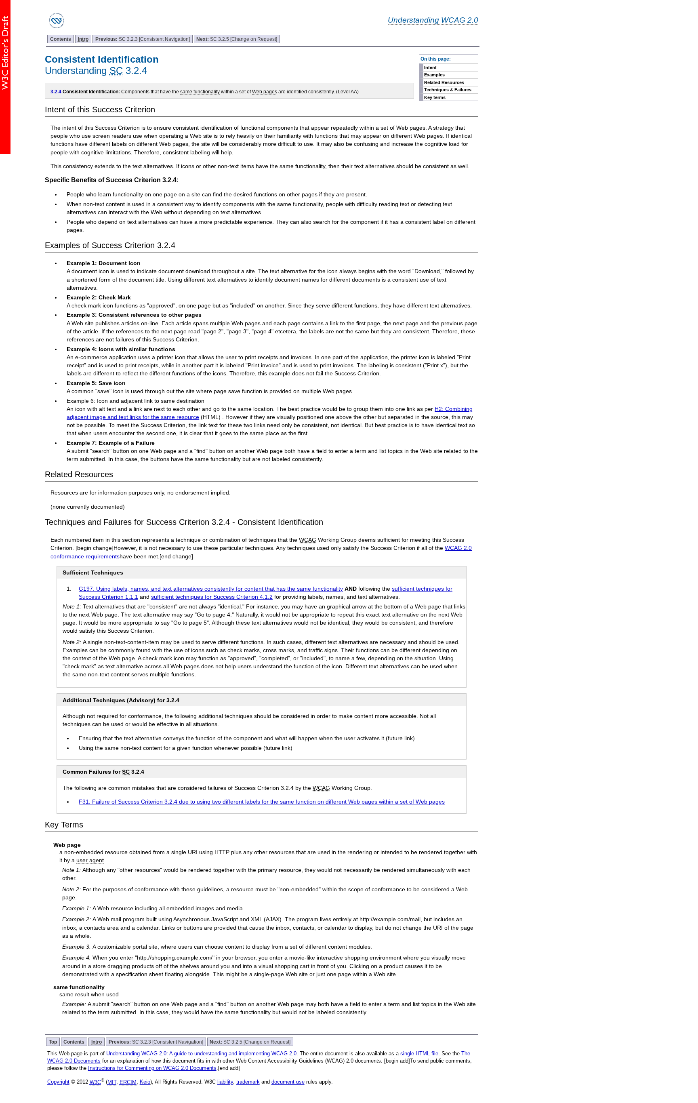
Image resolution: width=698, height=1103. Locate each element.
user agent (90, 860)
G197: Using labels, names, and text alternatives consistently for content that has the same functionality (211, 588)
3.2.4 (55, 91)
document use (288, 1082)
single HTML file (419, 1053)
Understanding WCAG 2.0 (433, 19)
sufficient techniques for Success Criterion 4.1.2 (212, 597)
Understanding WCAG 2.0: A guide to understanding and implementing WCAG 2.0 (201, 1053)
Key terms (435, 97)
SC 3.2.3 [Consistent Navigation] (142, 39)
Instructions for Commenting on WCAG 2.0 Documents (152, 1068)
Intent (430, 67)
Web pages (264, 91)
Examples (434, 74)
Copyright (58, 1082)
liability (225, 1082)
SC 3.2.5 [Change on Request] (236, 39)
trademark (248, 1082)
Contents (60, 39)
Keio (145, 1082)
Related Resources (444, 82)
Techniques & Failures (447, 89)
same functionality (200, 91)
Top (53, 1041)
